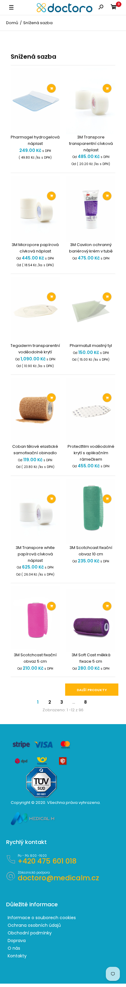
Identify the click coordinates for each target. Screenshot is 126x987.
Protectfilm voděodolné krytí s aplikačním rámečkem (91, 453)
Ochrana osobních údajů (34, 925)
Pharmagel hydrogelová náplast (35, 140)
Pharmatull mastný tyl (91, 345)
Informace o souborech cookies (42, 918)
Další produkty (92, 689)
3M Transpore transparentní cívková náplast (91, 143)
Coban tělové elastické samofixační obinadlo (35, 450)
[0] (114, 8)
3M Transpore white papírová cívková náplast (35, 554)
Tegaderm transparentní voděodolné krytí (35, 349)
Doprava (17, 940)
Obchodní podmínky (30, 933)
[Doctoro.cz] (64, 7)
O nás (14, 948)
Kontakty (17, 956)
